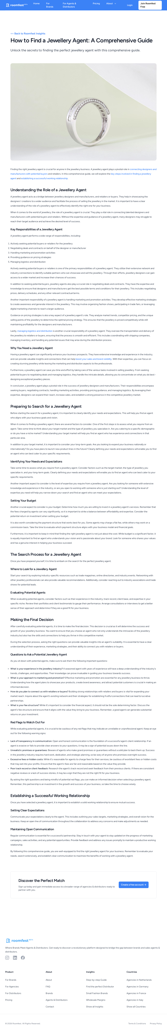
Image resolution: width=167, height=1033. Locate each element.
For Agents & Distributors (69, 5)
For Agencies (12, 986)
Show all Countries (136, 1006)
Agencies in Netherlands (139, 980)
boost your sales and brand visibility (94, 359)
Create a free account (133, 884)
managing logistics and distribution (35, 331)
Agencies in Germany (137, 986)
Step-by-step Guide (96, 980)
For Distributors (13, 993)
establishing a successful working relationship (44, 178)
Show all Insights (94, 1006)
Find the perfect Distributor (100, 986)
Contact (50, 1006)
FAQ (48, 986)
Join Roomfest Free (148, 5)
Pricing (96, 3)
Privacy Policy (156, 1023)
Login (130, 5)
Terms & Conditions (137, 1023)
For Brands (49, 5)
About (49, 980)
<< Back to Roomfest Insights (27, 33)
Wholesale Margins (95, 1000)
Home (36, 3)
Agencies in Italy (135, 1000)
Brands (49, 993)
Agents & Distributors (57, 1000)
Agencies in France (136, 993)
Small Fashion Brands (97, 993)
